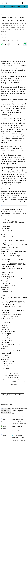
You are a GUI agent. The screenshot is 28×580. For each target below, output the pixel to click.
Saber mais (16, 377)
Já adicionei (14, 384)
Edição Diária (5, 6)
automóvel (21, 394)
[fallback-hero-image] (6, 411)
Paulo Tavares (5, 35)
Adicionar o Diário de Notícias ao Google (14, 380)
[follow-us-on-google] (25, 44)
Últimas (13, 6)
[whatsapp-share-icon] (2, 45)
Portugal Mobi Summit (12, 394)
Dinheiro (3, 394)
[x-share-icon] (5, 45)
